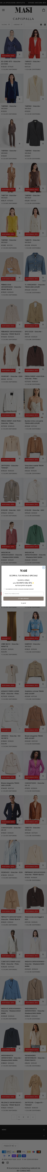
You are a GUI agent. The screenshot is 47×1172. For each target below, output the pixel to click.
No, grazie (23, 603)
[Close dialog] (43, 567)
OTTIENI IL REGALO (23, 598)
